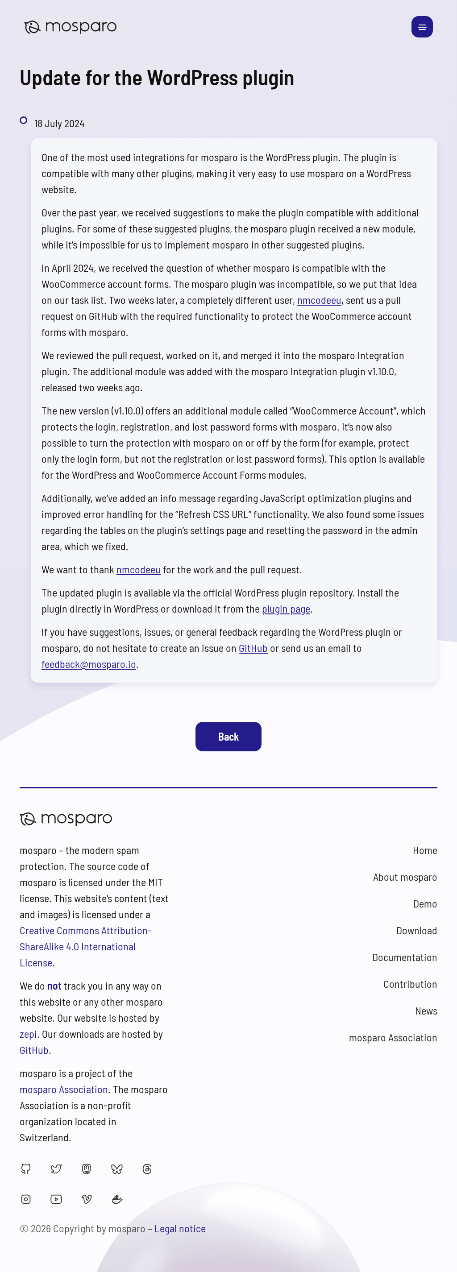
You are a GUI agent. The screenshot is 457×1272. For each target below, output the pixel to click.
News (426, 1010)
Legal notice (180, 1228)
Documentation (404, 956)
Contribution (410, 983)
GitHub (253, 647)
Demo (425, 903)
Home (425, 849)
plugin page (286, 608)
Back (228, 736)
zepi (28, 1033)
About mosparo (405, 876)
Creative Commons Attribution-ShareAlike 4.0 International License (86, 946)
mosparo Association (64, 1088)
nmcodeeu (319, 299)
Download (416, 930)
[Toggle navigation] (422, 26)
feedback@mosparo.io (89, 663)
